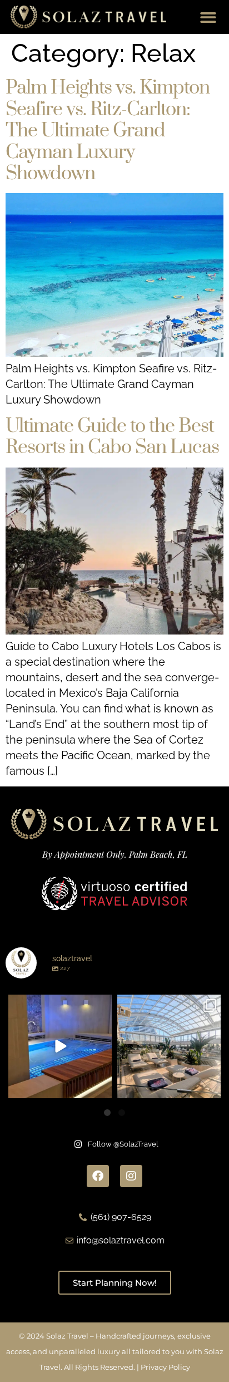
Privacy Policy (165, 1367)
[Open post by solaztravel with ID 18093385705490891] (60, 1046)
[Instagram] (131, 1176)
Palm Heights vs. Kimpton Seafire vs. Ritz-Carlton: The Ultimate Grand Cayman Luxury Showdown (108, 131)
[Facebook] (98, 1176)
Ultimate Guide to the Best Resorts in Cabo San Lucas (112, 437)
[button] (209, 17)
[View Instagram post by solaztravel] (102, 1088)
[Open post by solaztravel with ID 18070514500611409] (169, 1046)
